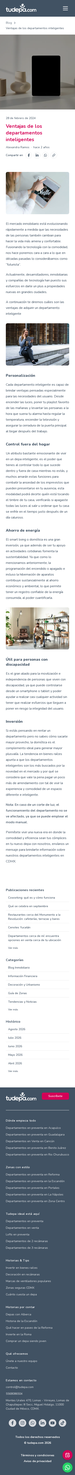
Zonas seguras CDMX (20, 1288)
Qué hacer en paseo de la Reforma (29, 1328)
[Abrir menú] (65, 8)
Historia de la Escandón (21, 1321)
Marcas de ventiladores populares (28, 1281)
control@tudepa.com (20, 1387)
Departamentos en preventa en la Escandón (35, 1181)
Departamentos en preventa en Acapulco (33, 1128)
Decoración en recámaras (23, 1274)
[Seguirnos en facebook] (12, 1423)
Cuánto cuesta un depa (21, 1294)
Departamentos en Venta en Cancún (30, 1141)
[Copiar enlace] (53, 155)
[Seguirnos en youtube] (52, 1423)
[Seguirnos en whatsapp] (32, 1423)
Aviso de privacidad (37, 1461)
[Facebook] (28, 155)
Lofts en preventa (17, 1234)
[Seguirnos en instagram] (22, 1423)
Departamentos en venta (22, 1228)
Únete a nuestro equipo (21, 1361)
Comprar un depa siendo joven (26, 1341)
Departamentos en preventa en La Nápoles (34, 1194)
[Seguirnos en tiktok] (62, 1423)
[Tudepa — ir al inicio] (21, 8)
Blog (9, 23)
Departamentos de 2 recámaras (27, 1241)
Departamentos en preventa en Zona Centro (35, 1201)
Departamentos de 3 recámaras (27, 1248)
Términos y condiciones (37, 1455)
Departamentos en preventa (24, 1221)
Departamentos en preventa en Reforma (33, 1175)
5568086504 (14, 1394)
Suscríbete (55, 1096)
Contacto (12, 1368)
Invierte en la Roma (18, 1334)
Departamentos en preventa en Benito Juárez (36, 1148)
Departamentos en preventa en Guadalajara (35, 1135)
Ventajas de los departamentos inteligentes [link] (35, 28)
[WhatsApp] (45, 155)
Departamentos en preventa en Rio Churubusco (37, 1155)
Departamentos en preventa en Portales (32, 1188)
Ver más (13, 948)
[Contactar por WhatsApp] (67, 1468)
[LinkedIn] (37, 155)
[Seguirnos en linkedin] (42, 1423)
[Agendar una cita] (67, 1455)
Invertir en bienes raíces (22, 1268)
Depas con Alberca (18, 1314)
